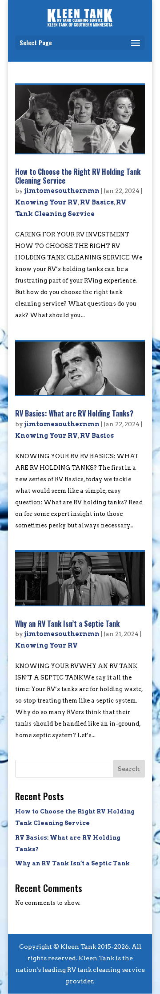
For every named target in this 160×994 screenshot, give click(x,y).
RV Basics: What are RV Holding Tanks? (74, 413)
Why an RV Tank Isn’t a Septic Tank (67, 623)
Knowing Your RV (46, 202)
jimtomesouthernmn (62, 190)
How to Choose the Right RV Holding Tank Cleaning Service (77, 175)
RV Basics (97, 202)
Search (129, 768)
